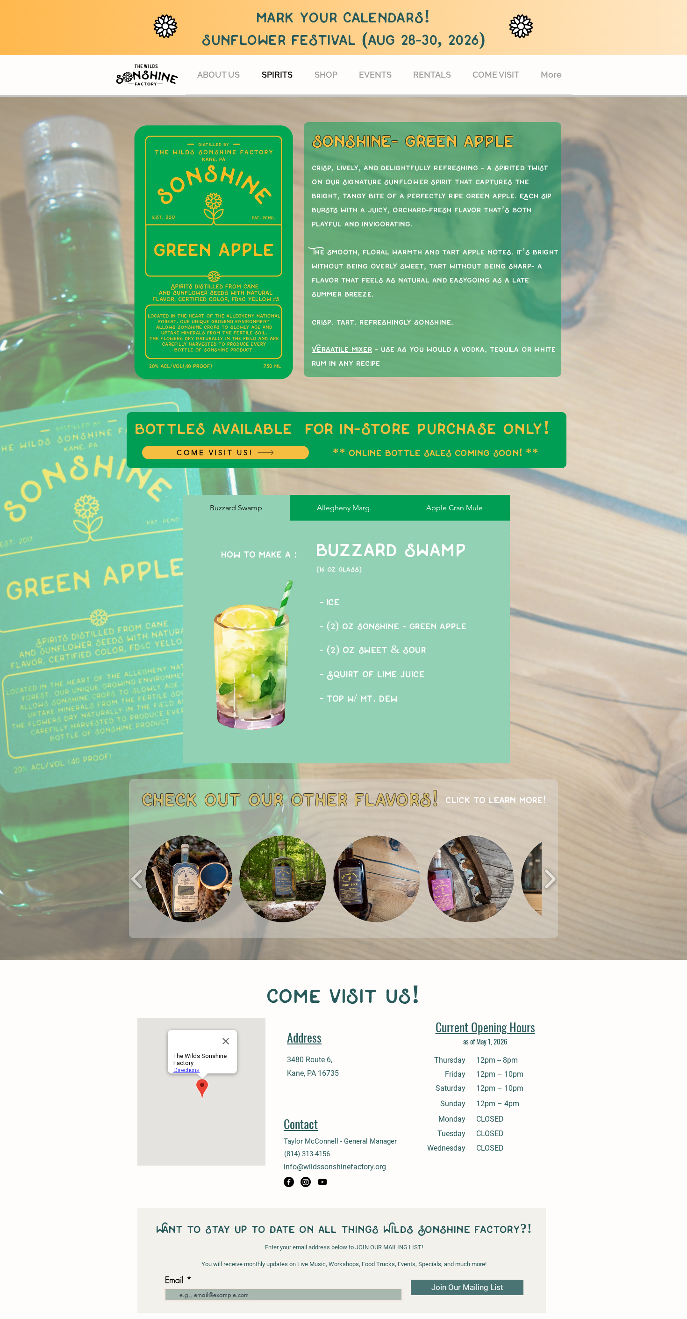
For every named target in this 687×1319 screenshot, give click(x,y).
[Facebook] (289, 1182)
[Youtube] (322, 1182)
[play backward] (137, 879)
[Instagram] (306, 1182)
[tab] (236, 508)
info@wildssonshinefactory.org (335, 1166)
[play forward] (549, 879)
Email (174, 1280)
